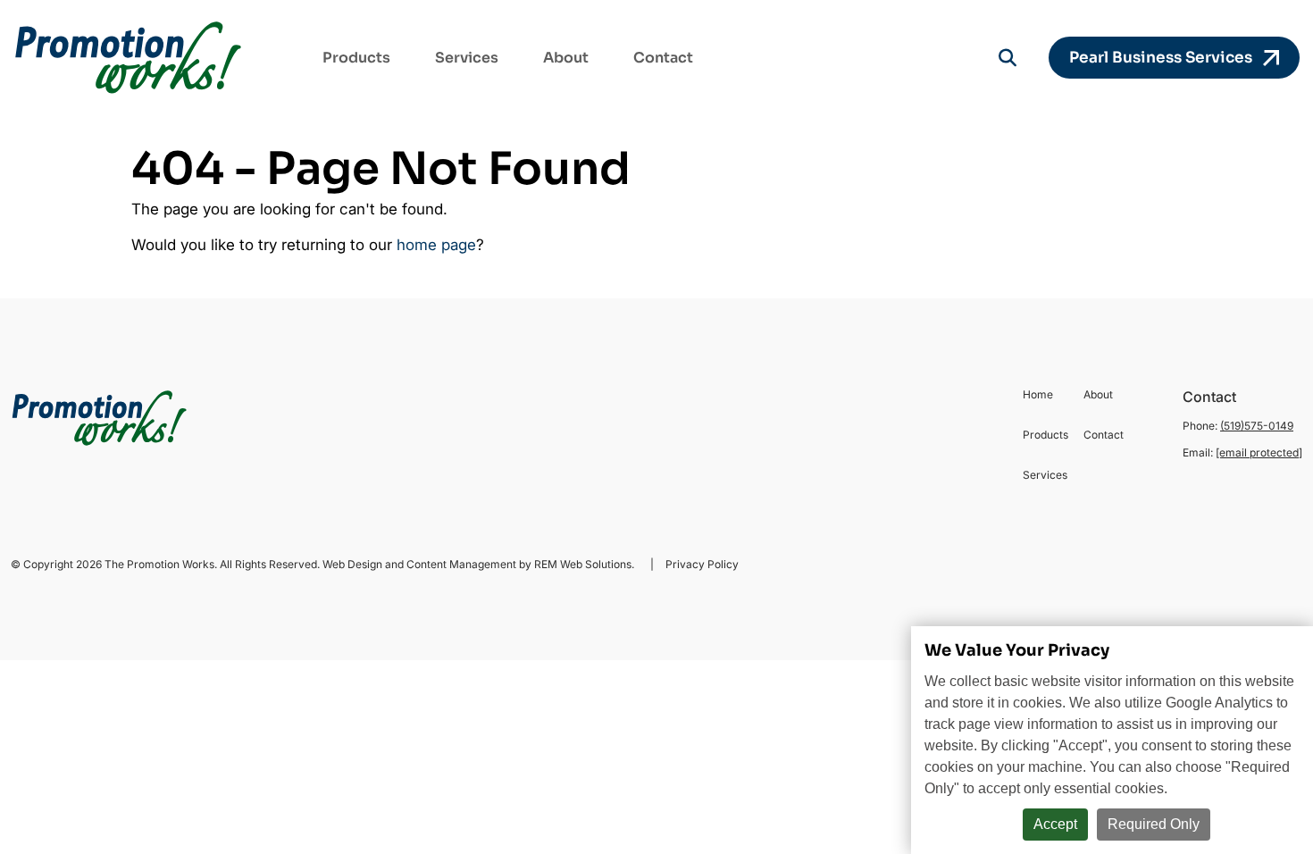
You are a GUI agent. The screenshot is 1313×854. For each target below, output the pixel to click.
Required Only (1154, 824)
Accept (1055, 824)
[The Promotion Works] (129, 57)
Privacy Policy (701, 564)
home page (436, 245)
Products (356, 57)
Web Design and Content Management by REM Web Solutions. (479, 564)
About (566, 57)
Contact (663, 57)
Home (1038, 394)
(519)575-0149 (1256, 425)
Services (466, 57)
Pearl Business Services (1166, 57)
